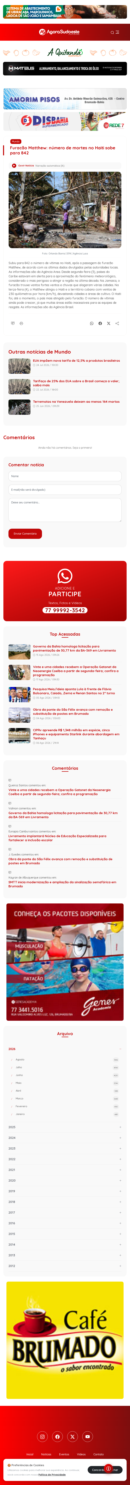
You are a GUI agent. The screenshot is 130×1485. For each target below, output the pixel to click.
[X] (108, 323)
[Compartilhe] (117, 323)
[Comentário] (12, 323)
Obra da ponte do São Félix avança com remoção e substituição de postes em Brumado (73, 711)
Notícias (46, 1454)
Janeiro (67, 1114)
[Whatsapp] (91, 323)
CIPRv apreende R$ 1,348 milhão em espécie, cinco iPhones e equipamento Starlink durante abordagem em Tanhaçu (76, 734)
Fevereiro (67, 1106)
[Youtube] (87, 1436)
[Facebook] (100, 323)
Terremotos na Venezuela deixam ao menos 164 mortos (76, 402)
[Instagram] (42, 1436)
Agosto (67, 1059)
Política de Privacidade (52, 1474)
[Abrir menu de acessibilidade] (108, 1468)
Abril (67, 1090)
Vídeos (81, 1454)
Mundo (16, 141)
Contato (98, 1454)
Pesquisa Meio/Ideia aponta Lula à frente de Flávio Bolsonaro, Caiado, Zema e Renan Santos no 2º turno (74, 691)
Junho (67, 1075)
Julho (67, 1067)
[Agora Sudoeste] (59, 32)
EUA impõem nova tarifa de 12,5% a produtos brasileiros (76, 360)
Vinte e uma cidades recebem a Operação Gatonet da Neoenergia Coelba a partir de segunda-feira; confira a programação (75, 671)
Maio (67, 1082)
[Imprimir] (21, 323)
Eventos (64, 1454)
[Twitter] (72, 1436)
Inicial (29, 1454)
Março (67, 1098)
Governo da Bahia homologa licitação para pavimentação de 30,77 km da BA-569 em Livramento (74, 648)
